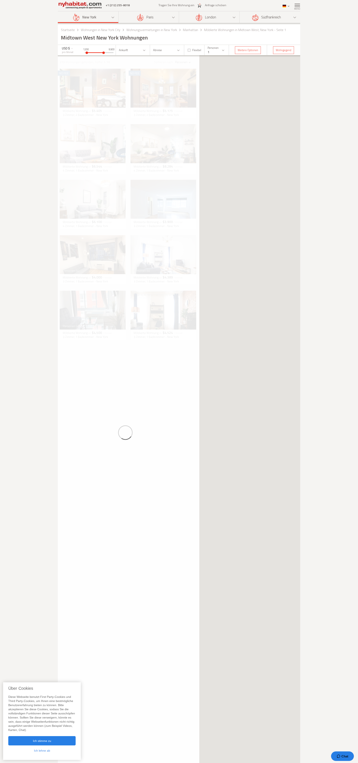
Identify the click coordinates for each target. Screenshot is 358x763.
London (210, 17)
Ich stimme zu (42, 741)
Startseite (68, 29)
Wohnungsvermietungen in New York (151, 29)
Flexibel (196, 50)
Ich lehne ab (42, 750)
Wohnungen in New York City (100, 29)
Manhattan (190, 29)
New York (89, 17)
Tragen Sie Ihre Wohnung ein (176, 5)
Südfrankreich (271, 17)
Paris (150, 17)
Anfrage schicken (215, 5)
